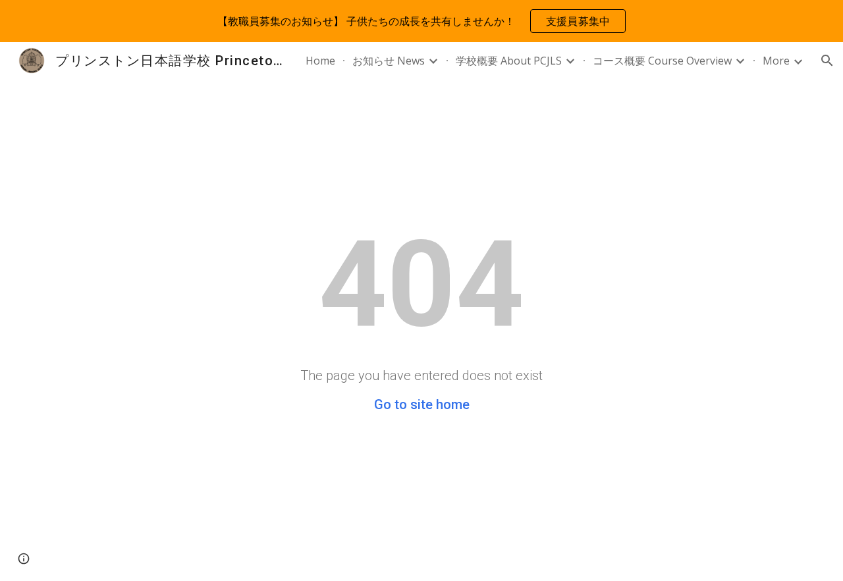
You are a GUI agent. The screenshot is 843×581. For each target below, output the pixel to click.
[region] (421, 21)
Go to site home (422, 404)
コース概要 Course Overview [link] (662, 60)
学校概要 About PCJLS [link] (509, 60)
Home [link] (320, 60)
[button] (827, 60)
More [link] (776, 60)
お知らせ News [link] (388, 60)
